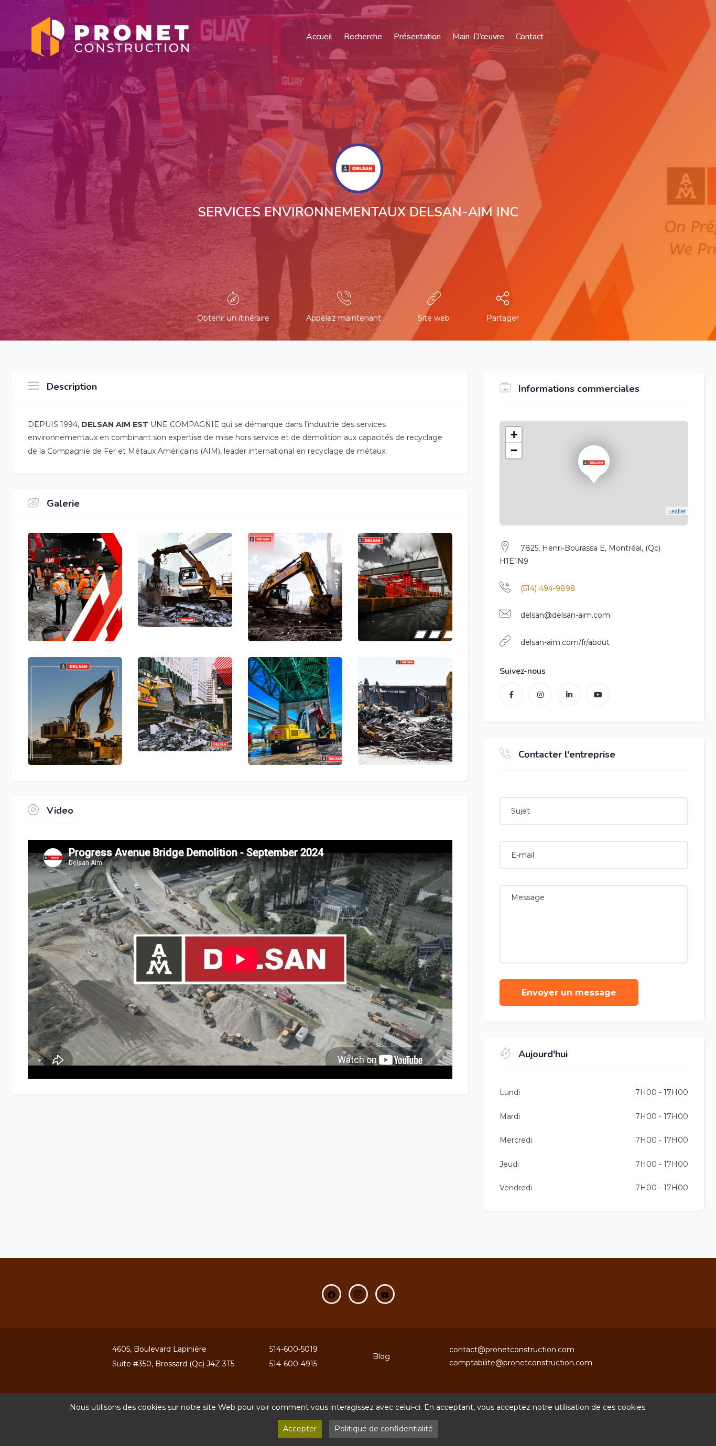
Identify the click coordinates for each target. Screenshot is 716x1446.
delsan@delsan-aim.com (565, 615)
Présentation (417, 36)
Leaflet (677, 511)
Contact (530, 36)
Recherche (363, 36)
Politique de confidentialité (383, 1428)
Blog (381, 1356)
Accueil (319, 36)
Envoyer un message (569, 993)
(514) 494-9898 (548, 588)
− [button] (514, 450)
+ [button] (514, 434)
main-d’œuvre (478, 36)
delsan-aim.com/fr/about (565, 642)
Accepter (300, 1428)
